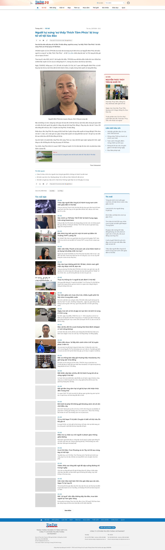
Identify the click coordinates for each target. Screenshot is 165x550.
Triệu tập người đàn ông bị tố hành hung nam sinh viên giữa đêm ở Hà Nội (116, 250)
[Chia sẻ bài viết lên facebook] (36, 40)
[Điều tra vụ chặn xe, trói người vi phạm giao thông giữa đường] (45, 439)
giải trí (109, 147)
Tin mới (109, 197)
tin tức (124, 131)
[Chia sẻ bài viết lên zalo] (40, 40)
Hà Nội (87, 535)
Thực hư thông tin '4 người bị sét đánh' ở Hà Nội (76, 280)
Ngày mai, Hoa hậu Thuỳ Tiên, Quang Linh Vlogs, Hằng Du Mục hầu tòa (117, 110)
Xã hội (44, 7)
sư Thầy (60, 191)
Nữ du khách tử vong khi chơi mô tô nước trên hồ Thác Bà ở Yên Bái (74, 154)
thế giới (117, 141)
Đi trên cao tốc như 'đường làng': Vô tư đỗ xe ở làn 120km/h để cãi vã (60, 177)
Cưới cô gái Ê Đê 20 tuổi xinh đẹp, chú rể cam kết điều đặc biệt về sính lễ (116, 242)
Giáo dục (115, 7)
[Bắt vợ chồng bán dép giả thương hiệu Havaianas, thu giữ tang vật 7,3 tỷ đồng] (45, 361)
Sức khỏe (105, 7)
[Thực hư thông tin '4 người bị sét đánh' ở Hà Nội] (45, 283)
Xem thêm (68, 510)
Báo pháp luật (115, 150)
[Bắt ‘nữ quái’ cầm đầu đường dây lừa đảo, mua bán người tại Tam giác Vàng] (45, 500)
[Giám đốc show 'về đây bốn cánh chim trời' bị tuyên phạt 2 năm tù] (45, 346)
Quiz (123, 7)
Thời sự (55, 152)
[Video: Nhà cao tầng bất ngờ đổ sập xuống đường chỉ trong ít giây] (45, 469)
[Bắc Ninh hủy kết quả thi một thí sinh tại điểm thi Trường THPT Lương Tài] (45, 237)
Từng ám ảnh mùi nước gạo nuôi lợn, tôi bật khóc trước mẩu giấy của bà (117, 202)
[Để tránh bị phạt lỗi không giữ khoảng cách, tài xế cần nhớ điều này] (45, 408)
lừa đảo (52, 191)
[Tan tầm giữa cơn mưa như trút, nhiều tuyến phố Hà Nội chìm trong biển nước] (45, 299)
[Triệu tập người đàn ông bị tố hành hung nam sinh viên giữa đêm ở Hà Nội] (45, 206)
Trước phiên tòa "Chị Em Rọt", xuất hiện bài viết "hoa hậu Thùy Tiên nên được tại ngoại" (117, 118)
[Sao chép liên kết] (47, 40)
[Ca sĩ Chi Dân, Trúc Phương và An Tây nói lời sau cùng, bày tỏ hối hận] (45, 454)
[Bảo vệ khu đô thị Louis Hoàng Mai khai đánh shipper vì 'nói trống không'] (45, 331)
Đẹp (69, 7)
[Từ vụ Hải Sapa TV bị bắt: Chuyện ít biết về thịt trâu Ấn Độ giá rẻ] (45, 423)
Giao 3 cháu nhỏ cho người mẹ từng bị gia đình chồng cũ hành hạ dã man (62, 174)
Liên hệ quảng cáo (107, 527)
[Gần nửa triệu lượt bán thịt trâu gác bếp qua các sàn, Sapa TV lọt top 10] (45, 485)
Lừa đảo (71, 53)
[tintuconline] (37, 8)
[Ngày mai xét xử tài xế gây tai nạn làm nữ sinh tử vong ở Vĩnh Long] (45, 315)
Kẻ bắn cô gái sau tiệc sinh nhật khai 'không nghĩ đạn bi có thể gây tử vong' (63, 180)
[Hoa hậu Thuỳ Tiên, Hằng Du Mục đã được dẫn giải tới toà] (117, 92)
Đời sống (53, 7)
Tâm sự (76, 7)
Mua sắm (86, 7)
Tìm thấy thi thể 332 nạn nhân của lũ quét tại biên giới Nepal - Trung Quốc (116, 223)
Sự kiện (108, 77)
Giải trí (61, 7)
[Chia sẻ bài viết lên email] (43, 40)
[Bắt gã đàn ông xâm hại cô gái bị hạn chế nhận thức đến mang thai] (45, 392)
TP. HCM (110, 535)
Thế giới (96, 7)
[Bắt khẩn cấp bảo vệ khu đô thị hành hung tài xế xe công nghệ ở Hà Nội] (45, 377)
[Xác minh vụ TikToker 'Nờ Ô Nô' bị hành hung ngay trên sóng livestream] (45, 222)
